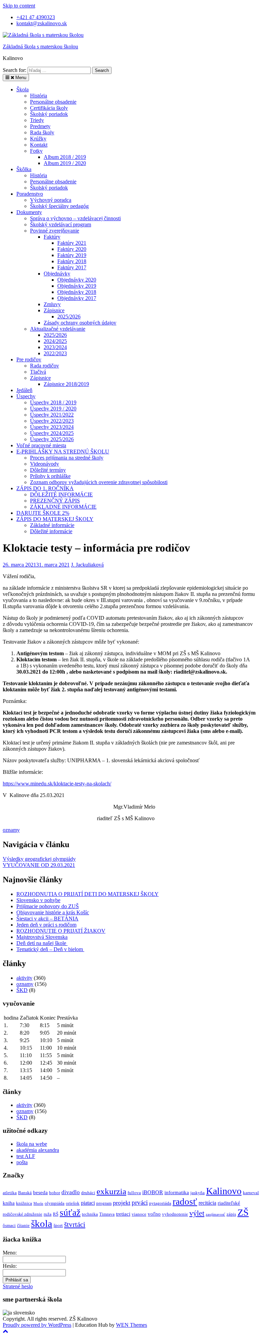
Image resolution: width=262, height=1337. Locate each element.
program (104, 1203)
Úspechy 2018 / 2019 (53, 402)
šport (58, 1225)
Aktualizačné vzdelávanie (57, 329)
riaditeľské (229, 1203)
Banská (25, 1192)
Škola (22, 89)
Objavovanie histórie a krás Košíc (52, 912)
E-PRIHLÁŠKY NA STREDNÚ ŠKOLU (62, 451)
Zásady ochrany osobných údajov (80, 323)
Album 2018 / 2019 (65, 157)
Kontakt (38, 145)
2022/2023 (55, 353)
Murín (38, 1203)
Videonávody (44, 464)
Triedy (37, 120)
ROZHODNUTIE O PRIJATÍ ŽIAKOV (60, 931)
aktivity (24, 978)
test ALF (25, 1156)
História (38, 96)
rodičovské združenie (22, 1214)
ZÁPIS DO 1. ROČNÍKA (45, 488)
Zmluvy (52, 304)
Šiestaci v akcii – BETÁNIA (47, 918)
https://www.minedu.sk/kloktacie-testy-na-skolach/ (57, 783)
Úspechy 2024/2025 (52, 433)
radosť (185, 1202)
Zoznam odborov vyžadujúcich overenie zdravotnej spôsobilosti (99, 482)
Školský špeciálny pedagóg (59, 206)
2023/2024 (55, 347)
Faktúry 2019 (71, 255)
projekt (121, 1202)
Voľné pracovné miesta (41, 445)
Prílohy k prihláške (50, 476)
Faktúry (52, 237)
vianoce (139, 1214)
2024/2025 (55, 341)
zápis (231, 1214)
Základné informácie (52, 525)
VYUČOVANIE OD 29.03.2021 (39, 865)
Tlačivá (38, 372)
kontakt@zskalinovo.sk (41, 23)
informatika (176, 1192)
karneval (251, 1192)
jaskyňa (197, 1192)
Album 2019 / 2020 (65, 163)
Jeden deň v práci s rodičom (46, 925)
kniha (9, 1203)
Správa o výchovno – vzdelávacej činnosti (75, 218)
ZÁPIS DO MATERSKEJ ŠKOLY (54, 519)
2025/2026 (69, 316)
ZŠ (243, 1212)
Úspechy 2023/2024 (52, 427)
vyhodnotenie (175, 1214)
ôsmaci (9, 1225)
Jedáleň (24, 390)
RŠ (55, 1214)
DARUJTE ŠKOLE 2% (42, 513)
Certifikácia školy (49, 108)
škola (41, 1223)
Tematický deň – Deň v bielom (50, 949)
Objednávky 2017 (76, 298)
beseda (40, 1192)
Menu (20, 77)
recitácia (207, 1203)
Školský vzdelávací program (60, 224)
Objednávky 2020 (76, 280)
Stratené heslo (18, 1286)
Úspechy (25, 396)
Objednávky (57, 273)
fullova (134, 1192)
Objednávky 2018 (76, 292)
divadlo (70, 1192)
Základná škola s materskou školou (40, 46)
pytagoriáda (160, 1203)
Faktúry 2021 (71, 243)
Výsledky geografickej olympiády (39, 859)
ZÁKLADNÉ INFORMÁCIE (63, 507)
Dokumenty (29, 212)
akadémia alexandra (37, 1150)
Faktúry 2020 (71, 249)
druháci (88, 1192)
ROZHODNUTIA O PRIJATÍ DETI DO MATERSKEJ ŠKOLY (87, 894)
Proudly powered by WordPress (37, 1325)
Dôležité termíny (48, 470)
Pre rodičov (28, 359)
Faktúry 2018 (71, 261)
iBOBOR (152, 1192)
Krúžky (38, 138)
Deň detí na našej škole (42, 943)
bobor (54, 1192)
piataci (88, 1203)
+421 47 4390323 (35, 17)
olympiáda (54, 1203)
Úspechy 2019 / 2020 (53, 408)
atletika (10, 1192)
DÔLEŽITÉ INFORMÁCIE (61, 494)
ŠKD (22, 990)
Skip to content (19, 6)
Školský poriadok (49, 114)
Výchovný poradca (50, 200)
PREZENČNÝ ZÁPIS (55, 501)
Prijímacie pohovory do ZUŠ (47, 906)
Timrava (107, 1214)
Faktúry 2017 (71, 267)
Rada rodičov (44, 366)
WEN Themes (131, 1325)
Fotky (36, 151)
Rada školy (42, 132)
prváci (140, 1202)
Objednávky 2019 (76, 286)
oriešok (72, 1203)
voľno (154, 1214)
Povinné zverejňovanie (54, 231)
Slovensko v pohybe (38, 900)
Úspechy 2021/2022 (52, 415)
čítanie (23, 1225)
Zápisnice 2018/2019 (66, 384)
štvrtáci (74, 1224)
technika (90, 1214)
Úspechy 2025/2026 (52, 439)
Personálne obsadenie (53, 102)
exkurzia (111, 1191)
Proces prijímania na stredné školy (66, 458)
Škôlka (23, 169)
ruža (48, 1214)
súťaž (70, 1212)
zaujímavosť (215, 1214)
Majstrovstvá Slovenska (42, 937)
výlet (196, 1213)
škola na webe (31, 1144)
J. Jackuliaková (87, 565)
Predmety (40, 126)
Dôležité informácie (51, 531)
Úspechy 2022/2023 (52, 421)
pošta (22, 1162)
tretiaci (123, 1214)
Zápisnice (54, 310)
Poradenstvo (29, 194)
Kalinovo (224, 1191)
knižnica (24, 1203)
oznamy (11, 830)
